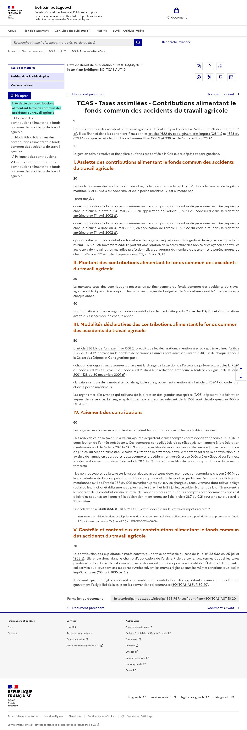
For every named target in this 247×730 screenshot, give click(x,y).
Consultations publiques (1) (72, 31)
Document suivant (221, 94)
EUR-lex (130, 652)
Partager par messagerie (231, 77)
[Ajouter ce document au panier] (209, 66)
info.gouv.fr (134, 697)
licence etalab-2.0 (86, 725)
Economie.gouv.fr (135, 658)
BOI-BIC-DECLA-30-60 (143, 521)
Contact (12, 633)
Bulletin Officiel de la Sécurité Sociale (146, 633)
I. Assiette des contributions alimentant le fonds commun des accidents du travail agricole (36, 108)
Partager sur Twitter (209, 77)
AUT (63, 51)
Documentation (76, 639)
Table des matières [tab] (23, 68)
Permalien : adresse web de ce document (220, 66)
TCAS (52, 51)
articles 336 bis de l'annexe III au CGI (129, 138)
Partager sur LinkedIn (220, 77)
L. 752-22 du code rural (121, 370)
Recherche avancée (176, 42)
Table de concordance (79, 633)
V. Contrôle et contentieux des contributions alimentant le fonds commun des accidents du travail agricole (35, 169)
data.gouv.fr (222, 697)
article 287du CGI (118, 447)
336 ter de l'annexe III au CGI (186, 138)
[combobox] (72, 42)
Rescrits (101, 31)
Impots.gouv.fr (134, 664)
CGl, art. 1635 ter (110, 572)
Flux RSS (71, 627)
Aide (10, 627)
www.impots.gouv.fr (192, 509)
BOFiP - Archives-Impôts (128, 31)
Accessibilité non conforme (23, 716)
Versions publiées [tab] (22, 85)
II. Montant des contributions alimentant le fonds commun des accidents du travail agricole (35, 125)
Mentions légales (53, 716)
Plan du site (75, 716)
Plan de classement (36, 31)
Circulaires (132, 639)
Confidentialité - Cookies (102, 716)
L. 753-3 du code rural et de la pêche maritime (129, 190)
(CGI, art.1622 (146, 254)
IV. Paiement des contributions (33, 156)
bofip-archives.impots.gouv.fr (83, 645)
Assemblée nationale (137, 627)
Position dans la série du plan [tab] (30, 77)
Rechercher (138, 42)
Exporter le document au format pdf (199, 66)
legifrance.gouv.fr (193, 697)
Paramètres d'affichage (139, 716)
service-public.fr (162, 697)
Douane (130, 645)
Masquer (21, 95)
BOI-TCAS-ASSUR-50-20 (189, 584)
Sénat (129, 670)
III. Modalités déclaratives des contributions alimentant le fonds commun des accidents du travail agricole (35, 144)
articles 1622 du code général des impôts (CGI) (183, 133)
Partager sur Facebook (199, 77)
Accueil (12, 31)
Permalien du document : (85, 598)
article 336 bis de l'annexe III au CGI (103, 348)
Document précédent (88, 94)
